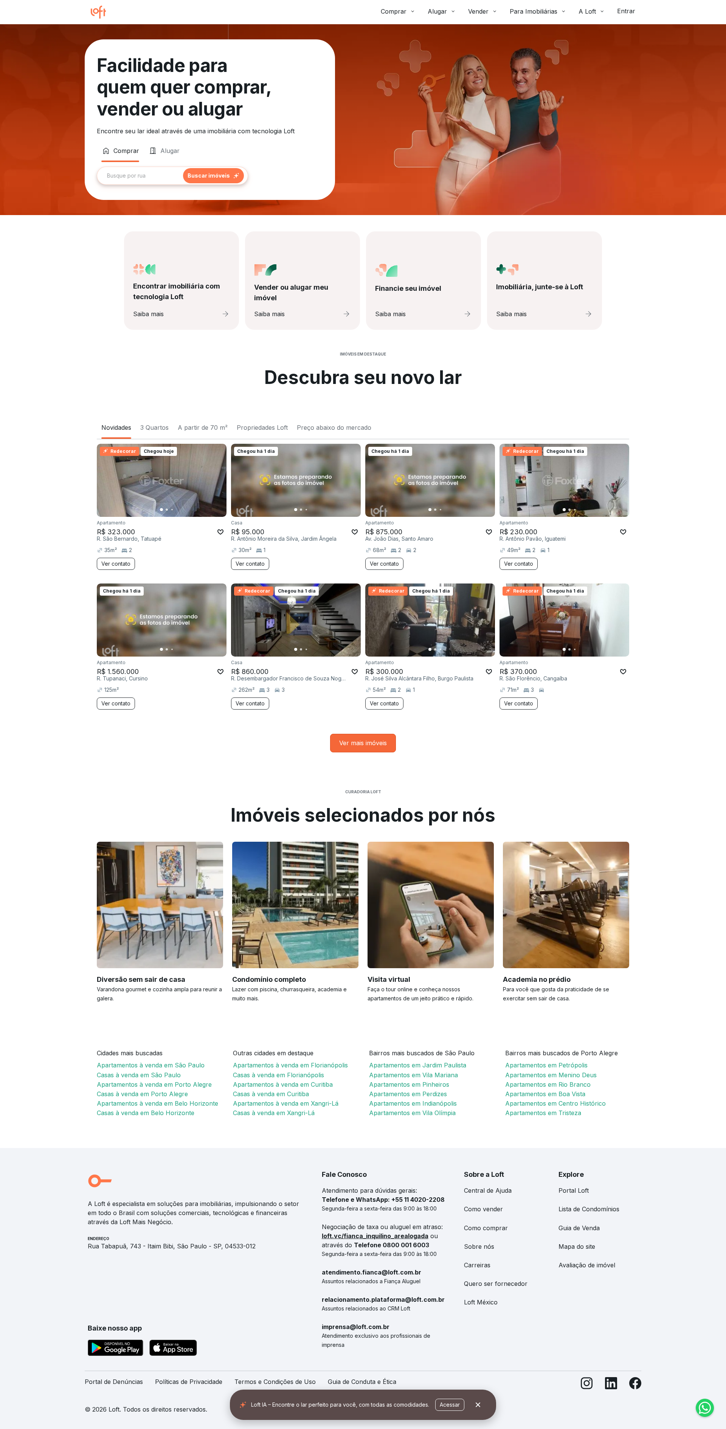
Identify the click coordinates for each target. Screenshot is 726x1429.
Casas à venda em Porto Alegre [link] (142, 1094)
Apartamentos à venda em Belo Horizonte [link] (157, 1103)
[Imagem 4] (177, 509)
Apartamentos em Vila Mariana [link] (413, 1075)
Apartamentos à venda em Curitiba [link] (283, 1084)
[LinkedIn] (611, 1385)
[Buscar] (213, 175)
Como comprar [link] (486, 1228)
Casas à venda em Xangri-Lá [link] (274, 1113)
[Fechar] (478, 1405)
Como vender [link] (483, 1209)
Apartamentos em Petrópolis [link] (546, 1065)
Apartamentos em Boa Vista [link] (545, 1094)
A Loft (587, 11)
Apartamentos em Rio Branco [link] (548, 1084)
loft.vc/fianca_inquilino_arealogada (375, 1236)
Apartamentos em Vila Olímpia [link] (412, 1113)
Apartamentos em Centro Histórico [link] (555, 1103)
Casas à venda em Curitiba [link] (271, 1094)
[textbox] (172, 176)
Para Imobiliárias (533, 11)
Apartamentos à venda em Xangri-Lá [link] (285, 1103)
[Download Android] (115, 1349)
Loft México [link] (481, 1302)
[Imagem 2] (167, 510)
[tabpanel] (210, 176)
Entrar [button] (626, 11)
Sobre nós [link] (479, 1246)
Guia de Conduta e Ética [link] (362, 1381)
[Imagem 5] (182, 509)
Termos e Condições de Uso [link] (275, 1381)
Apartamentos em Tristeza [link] (543, 1113)
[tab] (120, 150)
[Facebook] (635, 1385)
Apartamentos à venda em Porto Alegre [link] (154, 1084)
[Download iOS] (173, 1349)
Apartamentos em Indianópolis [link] (413, 1103)
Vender (478, 11)
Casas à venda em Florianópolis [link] (278, 1075)
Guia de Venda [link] (579, 1228)
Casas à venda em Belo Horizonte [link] (145, 1113)
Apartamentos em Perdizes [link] (408, 1094)
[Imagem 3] (172, 509)
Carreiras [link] (477, 1265)
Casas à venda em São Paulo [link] (139, 1075)
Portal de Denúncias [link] (114, 1381)
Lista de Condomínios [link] (588, 1209)
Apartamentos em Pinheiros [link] (409, 1084)
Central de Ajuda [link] (488, 1190)
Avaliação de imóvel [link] (586, 1265)
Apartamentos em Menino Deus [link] (551, 1075)
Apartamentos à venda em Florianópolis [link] (290, 1065)
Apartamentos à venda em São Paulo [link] (151, 1065)
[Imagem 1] (161, 509)
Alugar (437, 11)
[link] (363, 743)
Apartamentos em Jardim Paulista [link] (417, 1065)
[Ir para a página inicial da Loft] (101, 12)
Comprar (393, 11)
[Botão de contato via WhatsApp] (705, 1408)
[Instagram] (587, 1385)
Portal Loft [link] (573, 1190)
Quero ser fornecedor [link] (495, 1283)
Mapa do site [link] (576, 1246)
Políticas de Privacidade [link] (188, 1381)
